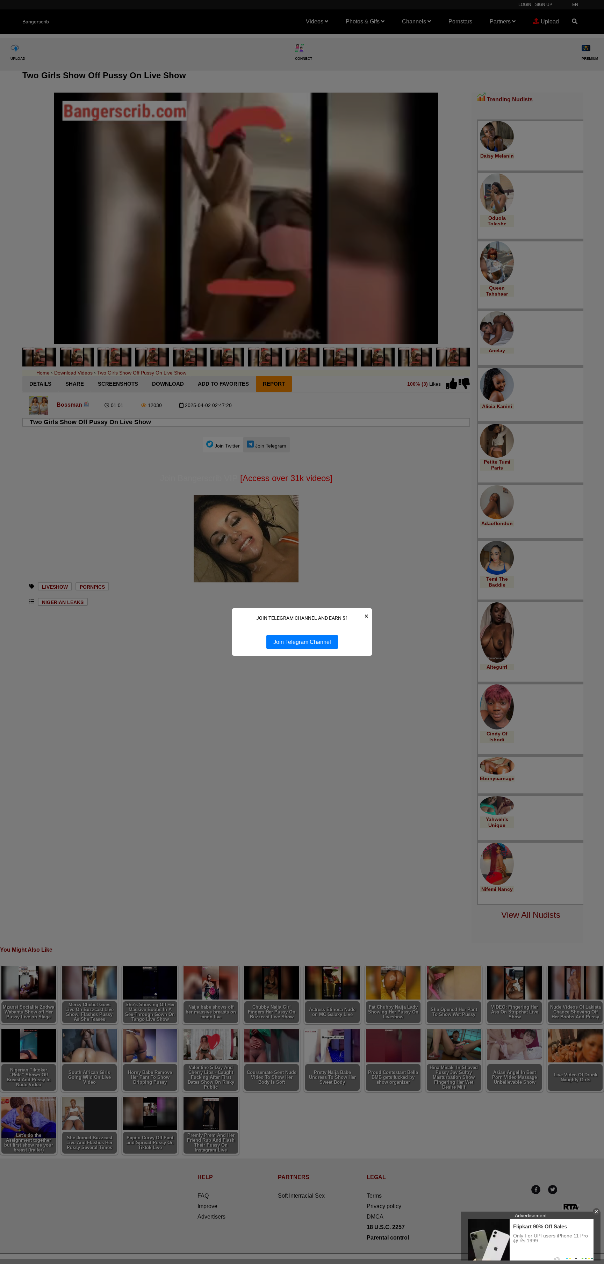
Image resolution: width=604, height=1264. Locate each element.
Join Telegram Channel (302, 642)
